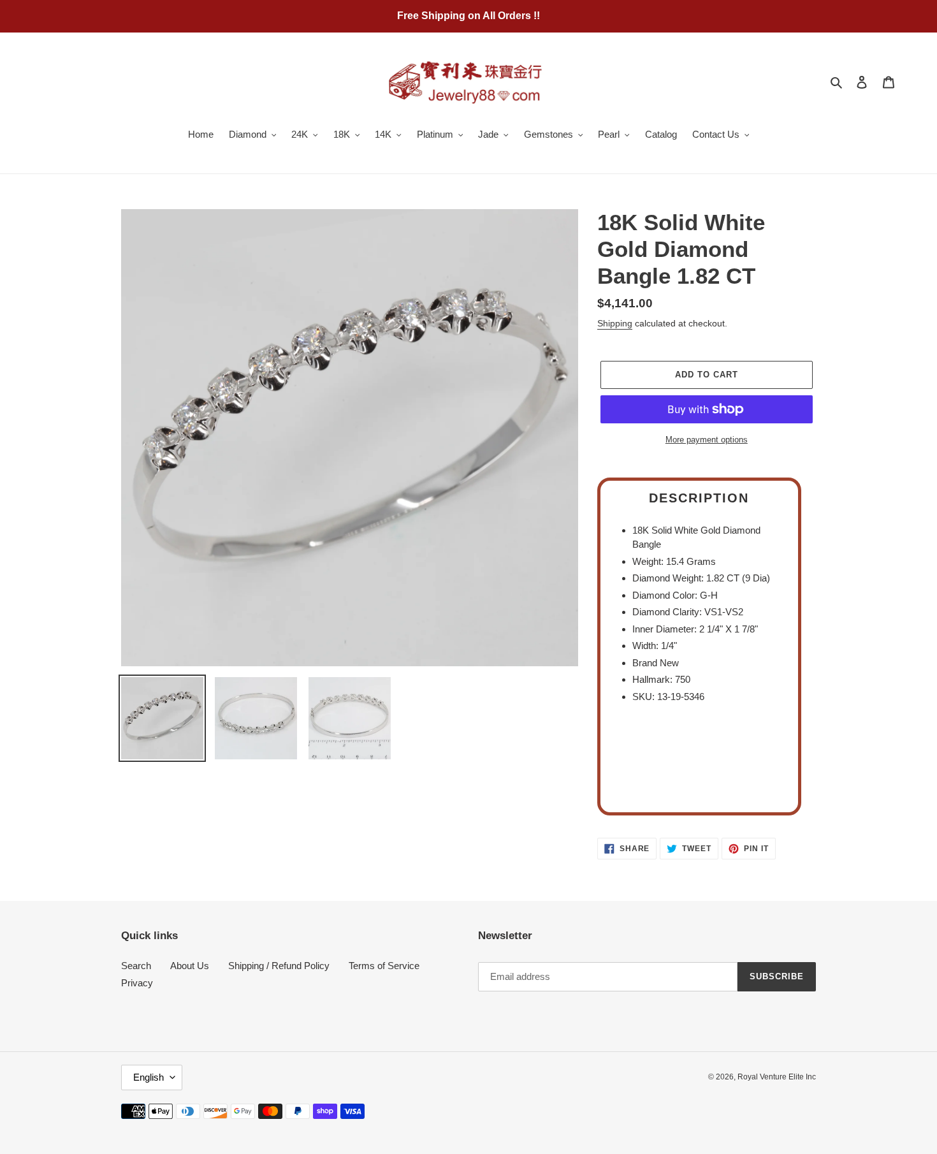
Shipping (614, 323)
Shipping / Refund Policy (279, 965)
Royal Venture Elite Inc (776, 1076)
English (148, 1077)
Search (136, 965)
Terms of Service (384, 965)
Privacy (137, 982)
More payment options (706, 439)
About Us (189, 965)
